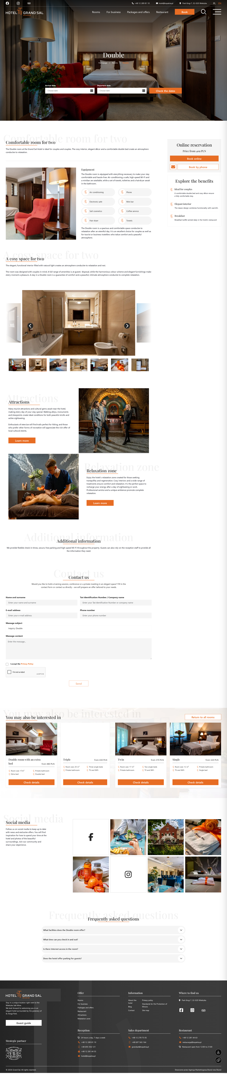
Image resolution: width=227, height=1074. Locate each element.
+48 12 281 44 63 (189, 1037)
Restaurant (162, 12)
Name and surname (15, 597)
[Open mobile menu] (217, 11)
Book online (194, 158)
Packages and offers (138, 12)
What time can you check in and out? (60, 939)
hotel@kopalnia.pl (166, 3)
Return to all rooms (203, 717)
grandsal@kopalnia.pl (140, 1047)
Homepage (102, 63)
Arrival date (50, 85)
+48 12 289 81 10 (142, 3)
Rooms (96, 12)
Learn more (22, 440)
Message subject (14, 623)
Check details (31, 782)
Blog (130, 1006)
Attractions (82, 1015)
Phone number (87, 610)
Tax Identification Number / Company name (102, 597)
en (219, 3)
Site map (145, 1010)
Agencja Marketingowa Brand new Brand (205, 1069)
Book (185, 12)
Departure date (104, 85)
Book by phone (198, 167)
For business (114, 12)
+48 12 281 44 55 (88, 1051)
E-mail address (13, 610)
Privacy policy (147, 1000)
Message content (14, 635)
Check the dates (165, 90)
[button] (30, 326)
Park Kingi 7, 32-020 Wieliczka (194, 3)
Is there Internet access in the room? (60, 949)
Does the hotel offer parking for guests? (62, 958)
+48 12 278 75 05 (139, 1037)
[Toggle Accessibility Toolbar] (218, 1052)
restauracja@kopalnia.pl (191, 1042)
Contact (131, 1010)
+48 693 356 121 (88, 1047)
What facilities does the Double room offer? (64, 930)
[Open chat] (218, 1060)
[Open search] (203, 11)
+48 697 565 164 (139, 1042)
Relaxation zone (84, 1018)
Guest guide (23, 1023)
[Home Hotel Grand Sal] (24, 12)
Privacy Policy (27, 664)
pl (214, 3)
